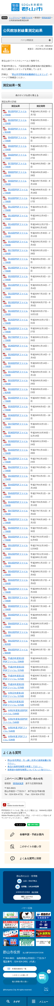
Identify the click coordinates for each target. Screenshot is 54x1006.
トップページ (14, 18)
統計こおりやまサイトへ (27, 897)
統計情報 (35, 892)
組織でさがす (27, 18)
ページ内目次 (27, 40)
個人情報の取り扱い (20, 982)
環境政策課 (46, 18)
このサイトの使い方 (20, 975)
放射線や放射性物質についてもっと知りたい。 (30, 769)
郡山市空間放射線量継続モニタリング (30, 74)
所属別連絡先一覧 (19, 969)
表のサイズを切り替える (27, 95)
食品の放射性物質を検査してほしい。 (25, 766)
